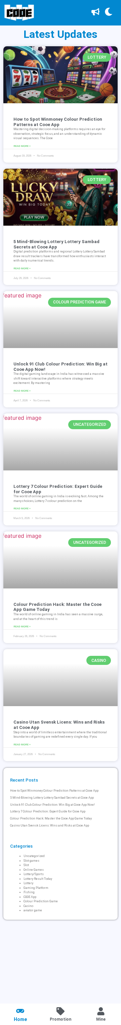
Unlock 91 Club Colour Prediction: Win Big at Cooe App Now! (52, 804)
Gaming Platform (36, 888)
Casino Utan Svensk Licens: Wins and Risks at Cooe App (49, 825)
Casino (28, 906)
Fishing (29, 892)
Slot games (31, 860)
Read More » (22, 146)
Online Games (34, 869)
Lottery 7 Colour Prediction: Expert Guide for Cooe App (47, 811)
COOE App (30, 897)
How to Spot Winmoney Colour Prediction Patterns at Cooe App (57, 122)
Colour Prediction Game (41, 901)
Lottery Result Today (38, 878)
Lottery (28, 883)
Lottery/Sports (34, 874)
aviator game (33, 910)
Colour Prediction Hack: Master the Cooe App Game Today (51, 818)
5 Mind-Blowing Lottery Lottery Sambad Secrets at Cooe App (56, 244)
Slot (26, 865)
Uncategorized (34, 856)
